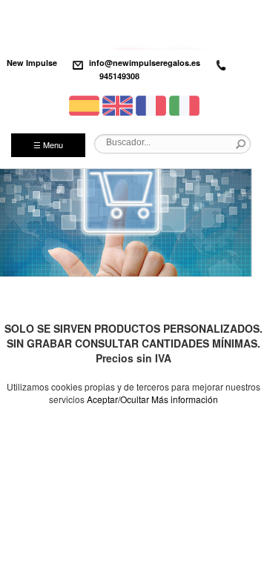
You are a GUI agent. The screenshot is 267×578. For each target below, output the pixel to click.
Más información (184, 399)
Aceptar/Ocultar (118, 399)
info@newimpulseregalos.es (144, 62)
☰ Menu (48, 144)
